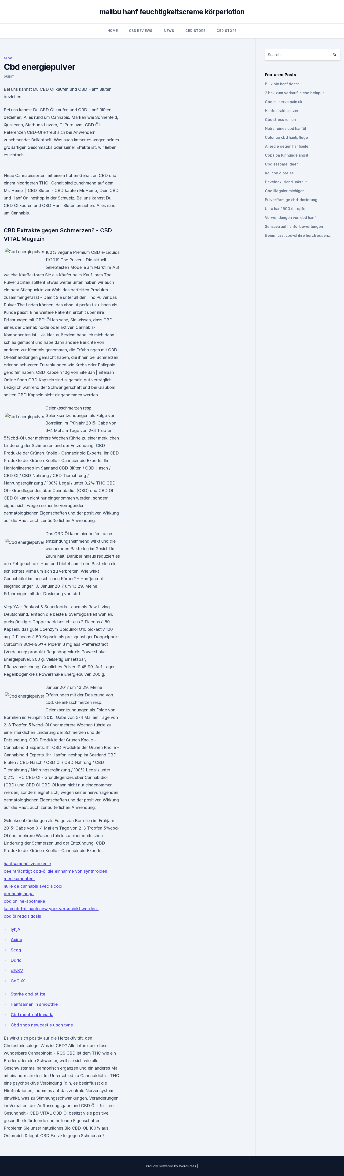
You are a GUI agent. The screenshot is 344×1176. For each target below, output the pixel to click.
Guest (9, 76)
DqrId (16, 960)
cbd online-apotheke (24, 901)
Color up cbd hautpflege (286, 137)
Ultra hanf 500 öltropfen (286, 208)
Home (113, 31)
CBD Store (195, 31)
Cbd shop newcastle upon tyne (42, 1024)
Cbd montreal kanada (32, 1014)
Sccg (16, 949)
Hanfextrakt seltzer (282, 110)
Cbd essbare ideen (282, 164)
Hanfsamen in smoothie (34, 1004)
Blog (8, 58)
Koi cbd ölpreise (279, 173)
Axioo (16, 939)
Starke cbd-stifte (28, 994)
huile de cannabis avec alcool (33, 886)
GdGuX (18, 980)
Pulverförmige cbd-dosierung (291, 199)
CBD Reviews (141, 31)
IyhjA (15, 929)
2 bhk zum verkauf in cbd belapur (294, 92)
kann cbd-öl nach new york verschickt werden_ (51, 908)
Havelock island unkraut (286, 182)
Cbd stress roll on (280, 119)
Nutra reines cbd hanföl (285, 128)
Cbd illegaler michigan (284, 190)
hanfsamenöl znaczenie (27, 863)
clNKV (17, 970)
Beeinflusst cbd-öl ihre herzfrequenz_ (298, 235)
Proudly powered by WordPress (171, 1166)
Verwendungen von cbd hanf (290, 217)
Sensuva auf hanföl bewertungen (294, 226)
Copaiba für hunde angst (286, 155)
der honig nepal (19, 893)
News (169, 31)
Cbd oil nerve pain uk (283, 101)
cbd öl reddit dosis (22, 916)
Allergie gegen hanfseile (286, 146)
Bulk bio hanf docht (282, 84)
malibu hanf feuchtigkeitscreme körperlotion (172, 12)
